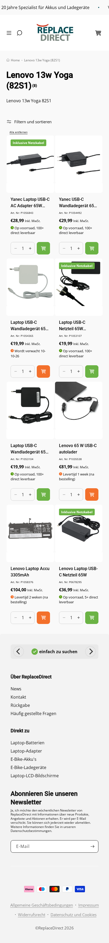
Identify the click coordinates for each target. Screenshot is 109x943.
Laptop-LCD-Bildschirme (35, 776)
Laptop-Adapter (26, 751)
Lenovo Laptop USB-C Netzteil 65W (78, 571)
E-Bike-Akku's (24, 759)
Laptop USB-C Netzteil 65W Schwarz (72, 326)
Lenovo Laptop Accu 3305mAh (30, 571)
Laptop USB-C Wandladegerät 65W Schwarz (30, 449)
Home (15, 60)
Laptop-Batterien (27, 743)
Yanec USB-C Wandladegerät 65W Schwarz (78, 203)
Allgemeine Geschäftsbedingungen (41, 905)
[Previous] (18, 651)
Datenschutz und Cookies (74, 914)
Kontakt (18, 697)
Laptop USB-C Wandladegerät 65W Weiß (30, 326)
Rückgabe (20, 705)
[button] (10, 33)
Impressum (88, 905)
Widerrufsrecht (31, 914)
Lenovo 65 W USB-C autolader (78, 448)
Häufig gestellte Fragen (33, 713)
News (16, 689)
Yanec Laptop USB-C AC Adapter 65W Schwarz (30, 203)
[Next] (90, 651)
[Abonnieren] (92, 846)
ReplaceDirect (50, 928)
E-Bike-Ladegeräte (28, 767)
